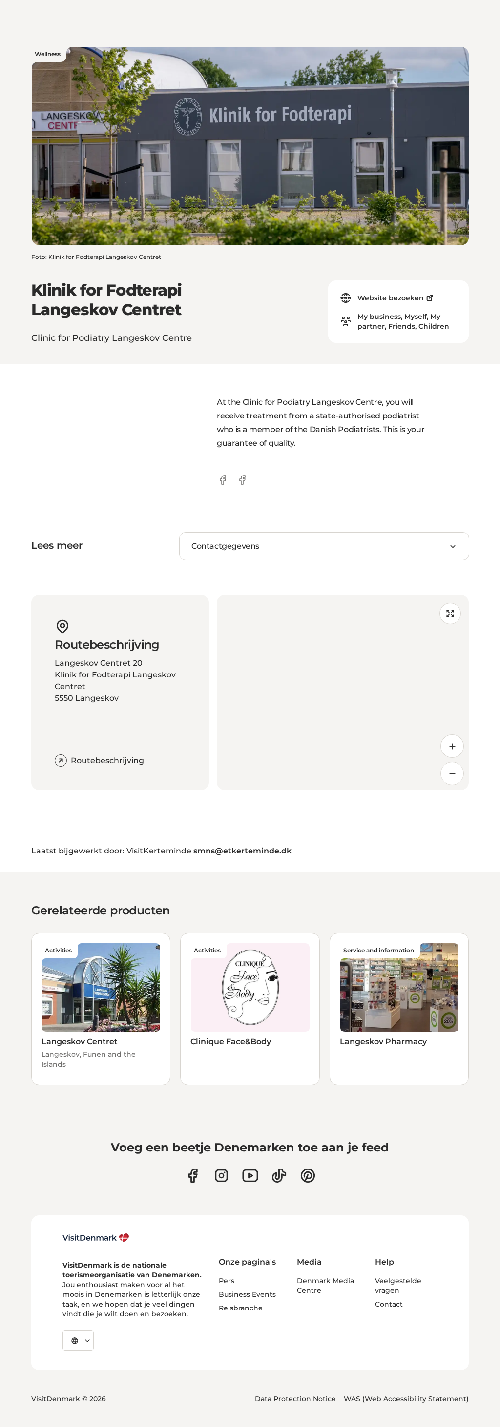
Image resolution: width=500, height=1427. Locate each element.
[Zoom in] (452, 746)
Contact (389, 1304)
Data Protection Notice (295, 1398)
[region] (343, 692)
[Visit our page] (221, 1175)
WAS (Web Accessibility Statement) (406, 1398)
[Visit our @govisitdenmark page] (279, 1175)
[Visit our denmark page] (192, 1175)
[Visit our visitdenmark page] (250, 1175)
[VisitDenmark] (95, 1238)
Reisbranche (241, 1308)
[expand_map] (450, 613)
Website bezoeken (390, 298)
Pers (226, 1280)
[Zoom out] (452, 773)
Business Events (247, 1294)
